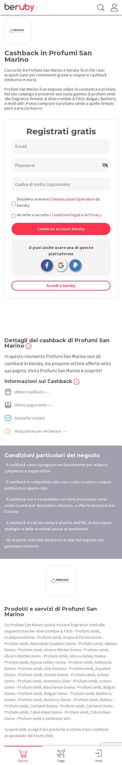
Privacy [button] (95, 214)
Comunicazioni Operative (72, 199)
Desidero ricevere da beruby (58, 202)
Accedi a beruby (61, 285)
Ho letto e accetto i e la (59, 214)
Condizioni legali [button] (66, 214)
